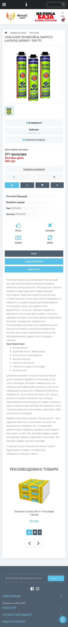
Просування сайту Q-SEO (14, 603)
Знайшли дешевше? (34, 169)
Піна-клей (34, 32)
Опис (34, 253)
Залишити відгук (35, 139)
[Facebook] (31, 588)
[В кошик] (12, 185)
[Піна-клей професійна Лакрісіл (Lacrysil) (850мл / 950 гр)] (9, 111)
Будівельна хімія (18, 32)
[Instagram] (36, 588)
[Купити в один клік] (27, 185)
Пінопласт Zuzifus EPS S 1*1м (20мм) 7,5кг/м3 (34, 513)
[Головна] (6, 32)
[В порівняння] (57, 185)
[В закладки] (42, 185)
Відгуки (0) (34, 269)
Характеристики (34, 261)
